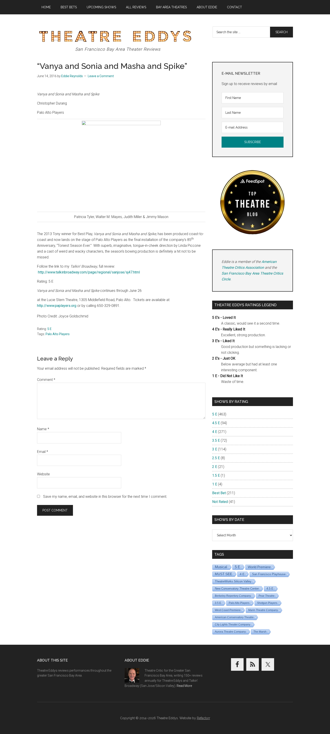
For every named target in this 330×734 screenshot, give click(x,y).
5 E (49, 329)
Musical (221, 567)
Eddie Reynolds (72, 76)
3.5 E (216, 440)
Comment (46, 380)
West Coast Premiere (228, 610)
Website (43, 474)
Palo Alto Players (58, 334)
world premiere (259, 567)
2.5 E (216, 458)
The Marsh (259, 631)
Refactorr (203, 718)
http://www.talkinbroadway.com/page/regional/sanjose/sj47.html (89, 272)
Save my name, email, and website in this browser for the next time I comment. (105, 496)
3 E (214, 449)
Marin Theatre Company (263, 610)
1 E (214, 484)
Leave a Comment (101, 76)
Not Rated (220, 502)
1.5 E (216, 475)
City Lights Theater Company (232, 624)
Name (43, 429)
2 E (214, 467)
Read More (184, 686)
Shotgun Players (267, 603)
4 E (214, 432)
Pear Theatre (267, 595)
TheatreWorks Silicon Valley (233, 581)
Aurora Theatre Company (230, 631)
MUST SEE (223, 574)
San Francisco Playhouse (269, 574)
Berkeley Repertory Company (233, 595)
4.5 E (216, 423)
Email (42, 452)
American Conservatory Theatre (234, 617)
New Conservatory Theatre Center (237, 588)
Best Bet (219, 493)
